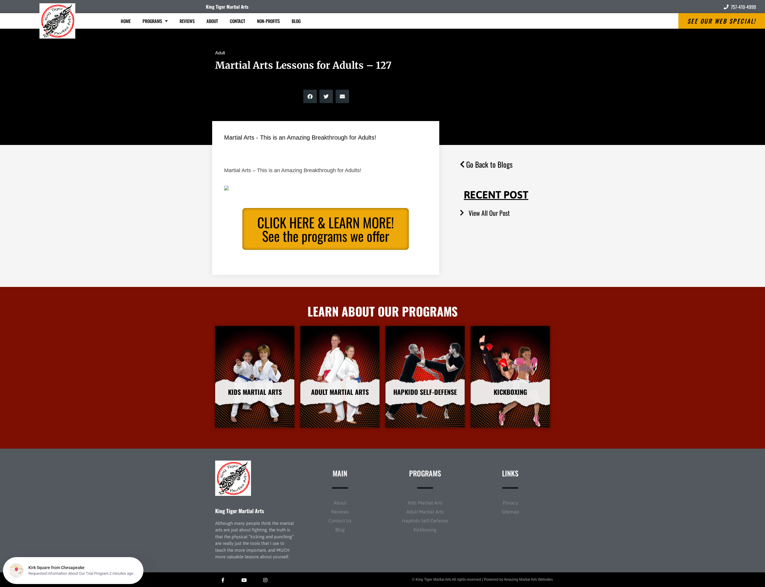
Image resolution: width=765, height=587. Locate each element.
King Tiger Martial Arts (227, 6)
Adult (220, 52)
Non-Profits (268, 21)
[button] (310, 96)
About (212, 21)
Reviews (187, 21)
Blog (296, 21)
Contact (237, 21)
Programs (152, 21)
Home (126, 21)
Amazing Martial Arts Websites (528, 579)
